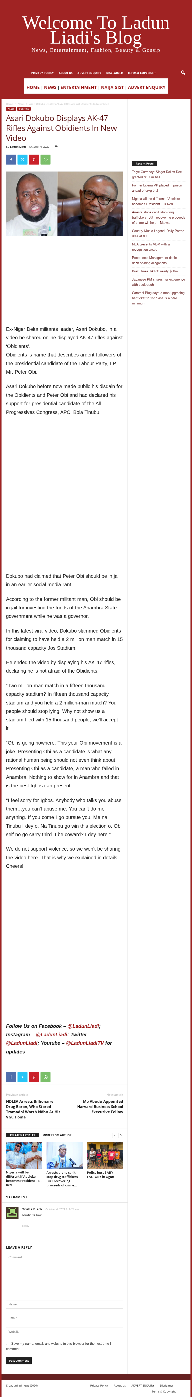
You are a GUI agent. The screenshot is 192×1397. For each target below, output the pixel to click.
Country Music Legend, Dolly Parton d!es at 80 (158, 233)
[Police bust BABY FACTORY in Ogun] (105, 1155)
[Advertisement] (64, 248)
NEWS (50, 87)
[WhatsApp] (45, 160)
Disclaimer (114, 73)
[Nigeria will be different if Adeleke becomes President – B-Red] (24, 1155)
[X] (23, 160)
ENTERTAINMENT (78, 87)
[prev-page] (114, 1135)
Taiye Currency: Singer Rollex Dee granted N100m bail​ (157, 174)
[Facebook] (11, 160)
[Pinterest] (34, 160)
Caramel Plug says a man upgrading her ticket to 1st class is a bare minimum (158, 298)
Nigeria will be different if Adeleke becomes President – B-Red (24, 1178)
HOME (33, 87)
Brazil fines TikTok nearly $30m (155, 271)
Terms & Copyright (142, 73)
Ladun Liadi (18, 146)
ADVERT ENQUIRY (89, 73)
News (21, 104)
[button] (183, 72)
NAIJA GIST (112, 87)
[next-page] (120, 1135)
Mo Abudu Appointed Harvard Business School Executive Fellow (100, 1106)
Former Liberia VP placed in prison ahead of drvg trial (157, 187)
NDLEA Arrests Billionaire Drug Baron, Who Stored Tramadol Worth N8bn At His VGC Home (33, 1109)
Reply (25, 1225)
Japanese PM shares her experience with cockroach (158, 282)
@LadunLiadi (83, 1026)
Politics (24, 109)
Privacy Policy (42, 73)
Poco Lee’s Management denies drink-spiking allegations (155, 260)
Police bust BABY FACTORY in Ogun (100, 1174)
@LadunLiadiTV (85, 1043)
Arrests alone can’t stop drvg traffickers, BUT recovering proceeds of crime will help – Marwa (158, 217)
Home (9, 104)
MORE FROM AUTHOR (57, 1135)
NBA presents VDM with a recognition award (151, 246)
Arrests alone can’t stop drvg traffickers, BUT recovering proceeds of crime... (62, 1178)
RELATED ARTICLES (22, 1135)
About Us (65, 73)
